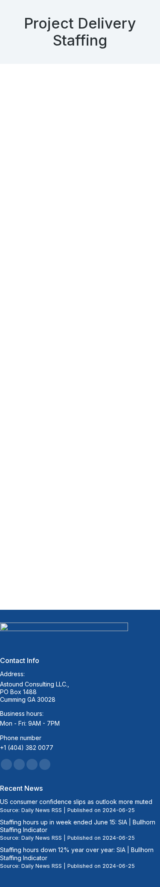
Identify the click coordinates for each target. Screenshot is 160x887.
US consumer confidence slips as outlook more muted (76, 801)
